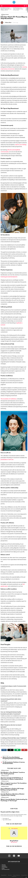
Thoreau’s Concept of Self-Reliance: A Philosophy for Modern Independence (12, 778)
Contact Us (14, 876)
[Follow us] (24, 6)
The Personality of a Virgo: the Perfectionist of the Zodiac (18, 9)
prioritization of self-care (7, 459)
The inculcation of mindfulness (9, 399)
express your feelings (20, 144)
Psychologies (4, 867)
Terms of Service (16, 875)
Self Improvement (5, 770)
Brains (3, 868)
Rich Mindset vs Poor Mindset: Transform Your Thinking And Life (6, 9)
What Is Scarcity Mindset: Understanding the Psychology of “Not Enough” (14, 800)
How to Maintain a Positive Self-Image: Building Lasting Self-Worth (12, 789)
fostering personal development (9, 276)
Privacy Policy (24, 875)
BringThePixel (14, 840)
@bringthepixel (14, 842)
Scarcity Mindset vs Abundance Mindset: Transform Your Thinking (13, 794)
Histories (4, 864)
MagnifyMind (3, 875)
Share (2, 16)
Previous (0, 9)
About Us (10, 875)
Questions (4, 866)
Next (27, 9)
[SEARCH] (26, 6)
